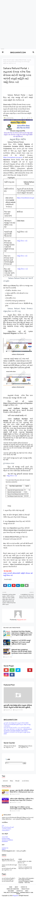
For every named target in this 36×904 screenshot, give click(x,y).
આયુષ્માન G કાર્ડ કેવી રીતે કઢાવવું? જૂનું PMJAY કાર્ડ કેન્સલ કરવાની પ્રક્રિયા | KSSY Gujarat (21, 642)
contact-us (19, 891)
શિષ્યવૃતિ (17, 781)
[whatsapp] (12, 670)
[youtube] (6, 670)
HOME (20, 859)
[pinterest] (29, 670)
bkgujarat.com (21, 620)
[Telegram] (23, 670)
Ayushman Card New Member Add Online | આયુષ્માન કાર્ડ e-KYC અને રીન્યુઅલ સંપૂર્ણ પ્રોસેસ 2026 (21, 633)
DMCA (3, 849)
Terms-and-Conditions (13, 889)
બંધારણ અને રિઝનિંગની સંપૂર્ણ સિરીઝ (9, 865)
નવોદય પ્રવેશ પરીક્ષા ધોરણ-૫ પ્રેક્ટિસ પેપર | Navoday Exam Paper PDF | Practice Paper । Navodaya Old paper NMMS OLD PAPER (22, 799)
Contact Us (5, 848)
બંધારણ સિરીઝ (5, 830)
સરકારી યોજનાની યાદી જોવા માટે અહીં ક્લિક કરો (9, 869)
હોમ (3, 825)
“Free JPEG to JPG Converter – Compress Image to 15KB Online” (18, 893)
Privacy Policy (6, 838)
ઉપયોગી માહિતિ (10, 60)
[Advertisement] (17, 6)
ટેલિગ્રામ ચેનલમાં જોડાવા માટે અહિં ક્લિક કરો (10, 746)
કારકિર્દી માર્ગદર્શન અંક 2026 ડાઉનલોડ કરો (24, 862)
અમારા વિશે (5, 837)
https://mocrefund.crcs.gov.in (12, 157)
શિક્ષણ (11, 781)
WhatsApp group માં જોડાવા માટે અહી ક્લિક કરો (25, 746)
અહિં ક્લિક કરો (22, 241)
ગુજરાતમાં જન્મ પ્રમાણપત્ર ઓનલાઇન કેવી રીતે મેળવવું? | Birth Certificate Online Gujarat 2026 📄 (21, 652)
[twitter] (18, 670)
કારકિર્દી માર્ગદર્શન (6, 829)
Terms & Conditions (7, 840)
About (16, 887)
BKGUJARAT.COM (18, 52)
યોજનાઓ (5, 781)
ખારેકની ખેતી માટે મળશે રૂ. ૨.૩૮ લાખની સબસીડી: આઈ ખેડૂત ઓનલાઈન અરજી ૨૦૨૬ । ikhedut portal (18, 728)
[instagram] (6, 675)
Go (24, 763)
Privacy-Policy (25, 889)
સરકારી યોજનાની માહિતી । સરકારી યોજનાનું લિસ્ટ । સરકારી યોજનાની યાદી (8, 880)
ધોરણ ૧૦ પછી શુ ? (22, 865)
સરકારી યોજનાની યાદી (8, 827)
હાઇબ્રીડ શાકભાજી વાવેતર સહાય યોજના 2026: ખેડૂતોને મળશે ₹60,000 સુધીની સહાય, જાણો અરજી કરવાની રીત (18, 706)
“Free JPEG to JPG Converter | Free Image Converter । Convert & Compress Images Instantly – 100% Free (26, 880)
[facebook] (12, 675)
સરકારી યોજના (25, 781)
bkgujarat (15, 895)
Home (4, 60)
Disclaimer (5, 841)
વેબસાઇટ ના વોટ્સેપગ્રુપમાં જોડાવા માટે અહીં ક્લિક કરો (25, 867)
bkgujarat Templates (21, 901)
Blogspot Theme (27, 899)
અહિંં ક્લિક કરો (22, 269)
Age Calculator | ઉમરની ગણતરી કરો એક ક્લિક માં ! (8, 860)
